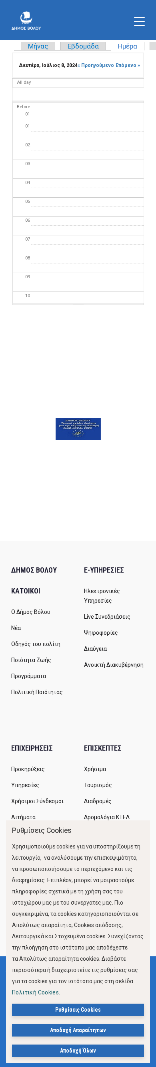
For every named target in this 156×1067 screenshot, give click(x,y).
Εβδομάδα (83, 46)
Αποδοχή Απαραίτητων (78, 1030)
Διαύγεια (95, 649)
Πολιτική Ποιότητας (37, 692)
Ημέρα (131, 46)
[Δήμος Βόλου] (26, 20)
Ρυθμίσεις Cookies (78, 1009)
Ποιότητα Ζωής (31, 660)
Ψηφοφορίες (101, 633)
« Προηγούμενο (96, 65)
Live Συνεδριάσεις (107, 616)
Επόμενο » (128, 65)
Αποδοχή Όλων (78, 1050)
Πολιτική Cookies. (36, 992)
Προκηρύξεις (28, 769)
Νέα (16, 628)
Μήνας (38, 46)
